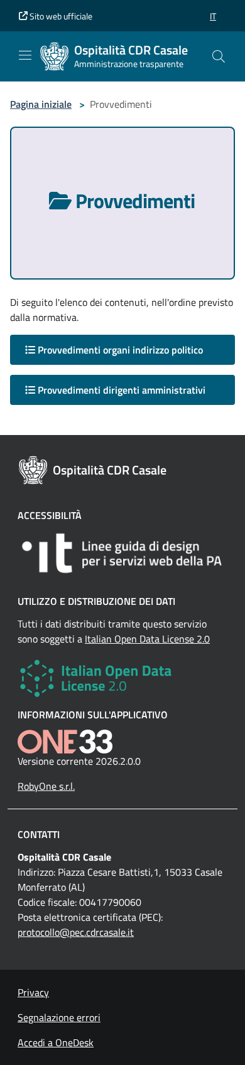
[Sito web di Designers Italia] (122, 553)
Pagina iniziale (41, 104)
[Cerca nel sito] (218, 56)
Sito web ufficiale (60, 16)
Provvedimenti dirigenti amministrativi (120, 389)
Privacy (33, 992)
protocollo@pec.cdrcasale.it (76, 932)
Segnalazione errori (59, 1017)
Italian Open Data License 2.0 (147, 638)
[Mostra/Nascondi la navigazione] (25, 55)
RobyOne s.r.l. (46, 786)
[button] (213, 16)
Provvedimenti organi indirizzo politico (119, 349)
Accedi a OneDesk (56, 1042)
